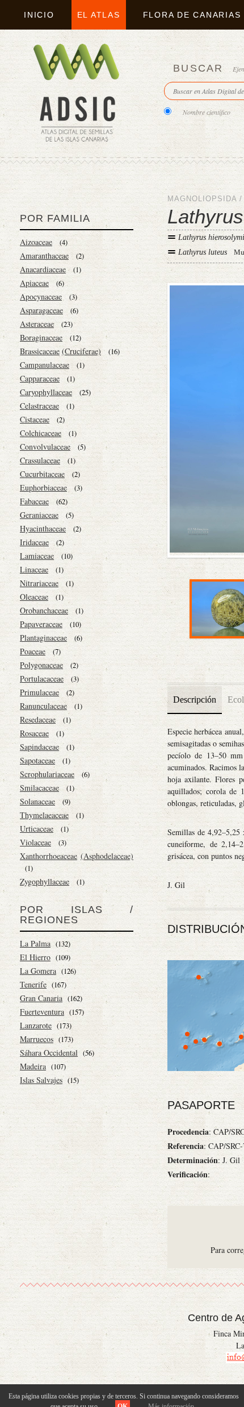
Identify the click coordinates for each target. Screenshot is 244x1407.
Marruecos (36, 1039)
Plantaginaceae (43, 637)
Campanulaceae (44, 364)
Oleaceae (34, 596)
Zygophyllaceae (44, 881)
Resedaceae (38, 719)
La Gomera (38, 970)
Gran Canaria (41, 998)
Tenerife (33, 984)
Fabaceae (34, 501)
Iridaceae (34, 542)
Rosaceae (34, 733)
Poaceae (32, 651)
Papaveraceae (41, 624)
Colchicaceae (40, 433)
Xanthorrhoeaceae (48, 855)
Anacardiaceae (43, 269)
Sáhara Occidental (49, 1052)
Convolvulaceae (45, 446)
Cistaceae (34, 419)
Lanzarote (36, 1025)
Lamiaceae (37, 555)
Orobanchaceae (44, 610)
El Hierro (35, 957)
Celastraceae (39, 405)
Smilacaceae (39, 787)
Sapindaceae (39, 746)
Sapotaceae (37, 760)
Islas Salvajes (41, 1079)
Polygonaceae (41, 664)
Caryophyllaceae (46, 392)
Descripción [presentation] (194, 699)
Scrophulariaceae (47, 774)
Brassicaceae (40, 351)
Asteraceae (37, 323)
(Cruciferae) (81, 351)
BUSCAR (198, 68)
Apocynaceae (41, 296)
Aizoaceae (36, 241)
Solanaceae (37, 801)
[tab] (194, 699)
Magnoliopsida (202, 198)
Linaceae (34, 569)
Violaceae (35, 842)
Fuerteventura (42, 1011)
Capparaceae (40, 378)
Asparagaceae (41, 310)
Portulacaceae (42, 678)
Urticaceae (36, 828)
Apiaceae (34, 282)
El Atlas (98, 14)
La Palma (35, 943)
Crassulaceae (40, 460)
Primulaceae (39, 692)
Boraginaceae (41, 337)
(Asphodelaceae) (107, 855)
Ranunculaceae (43, 705)
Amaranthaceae (44, 255)
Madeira (33, 1066)
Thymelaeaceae (44, 815)
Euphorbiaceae (43, 487)
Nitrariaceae (39, 583)
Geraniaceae (39, 514)
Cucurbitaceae (42, 473)
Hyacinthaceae (43, 528)
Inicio (39, 14)
